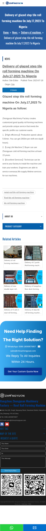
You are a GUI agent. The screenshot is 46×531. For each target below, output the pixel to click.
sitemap (24, 504)
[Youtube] (7, 424)
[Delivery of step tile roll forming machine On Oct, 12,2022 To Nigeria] (33, 301)
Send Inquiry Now (10, 470)
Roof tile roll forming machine (16, 198)
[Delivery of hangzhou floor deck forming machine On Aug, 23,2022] (33, 277)
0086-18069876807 (27, 347)
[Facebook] (2, 424)
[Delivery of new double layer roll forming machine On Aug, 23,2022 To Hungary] (13, 277)
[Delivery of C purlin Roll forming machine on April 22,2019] (33, 253)
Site (13, 84)
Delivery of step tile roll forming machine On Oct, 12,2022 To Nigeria (33, 311)
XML (29, 504)
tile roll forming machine (14, 203)
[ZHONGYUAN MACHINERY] (12, 395)
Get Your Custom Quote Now (23, 371)
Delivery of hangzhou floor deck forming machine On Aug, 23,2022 (33, 288)
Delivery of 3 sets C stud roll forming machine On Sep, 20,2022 (11, 311)
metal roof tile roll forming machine (19, 192)
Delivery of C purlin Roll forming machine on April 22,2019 (33, 264)
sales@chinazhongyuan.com (23, 351)
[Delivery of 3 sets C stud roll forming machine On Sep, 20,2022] (13, 301)
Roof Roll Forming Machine (29, 405)
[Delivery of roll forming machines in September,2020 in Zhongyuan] (13, 252)
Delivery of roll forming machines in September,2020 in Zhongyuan (12, 262)
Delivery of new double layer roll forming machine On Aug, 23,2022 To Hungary (12, 288)
